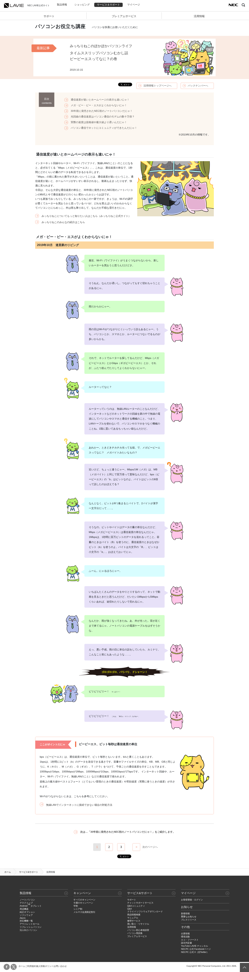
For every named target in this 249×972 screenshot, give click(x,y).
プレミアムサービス (124, 16)
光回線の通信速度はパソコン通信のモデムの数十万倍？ (103, 116)
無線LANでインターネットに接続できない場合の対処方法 (79, 805)
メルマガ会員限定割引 (84, 912)
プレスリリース (188, 919)
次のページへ (150, 846)
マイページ (133, 4)
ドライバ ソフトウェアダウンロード (145, 911)
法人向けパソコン (28, 930)
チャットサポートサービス (140, 903)
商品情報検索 (133, 914)
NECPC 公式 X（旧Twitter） (195, 952)
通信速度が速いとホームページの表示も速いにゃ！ (100, 99)
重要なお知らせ (188, 916)
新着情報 (185, 913)
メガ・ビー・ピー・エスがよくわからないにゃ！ (99, 105)
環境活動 (185, 936)
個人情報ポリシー (45, 966)
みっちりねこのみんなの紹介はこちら (63, 222)
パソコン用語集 (135, 933)
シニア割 (77, 909)
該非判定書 (186, 943)
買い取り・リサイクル (138, 924)
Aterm (23, 918)
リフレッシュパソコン (31, 927)
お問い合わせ (60, 966)
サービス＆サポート (108, 4)
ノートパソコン (27, 899)
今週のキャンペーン (83, 903)
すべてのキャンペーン (84, 899)
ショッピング (82, 4)
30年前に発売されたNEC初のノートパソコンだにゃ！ (102, 111)
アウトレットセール (29, 924)
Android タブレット (31, 906)
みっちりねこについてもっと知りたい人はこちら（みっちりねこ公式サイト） (86, 216)
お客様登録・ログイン (192, 899)
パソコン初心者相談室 (138, 930)
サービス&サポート (28, 872)
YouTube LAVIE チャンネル (194, 946)
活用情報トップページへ (157, 85)
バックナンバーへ (198, 85)
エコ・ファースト (190, 939)
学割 (75, 906)
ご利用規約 (30, 966)
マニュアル (132, 917)
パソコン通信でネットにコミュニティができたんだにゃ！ (104, 128)
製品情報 (62, 4)
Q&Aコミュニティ (136, 906)
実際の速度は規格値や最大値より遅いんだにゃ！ (99, 122)
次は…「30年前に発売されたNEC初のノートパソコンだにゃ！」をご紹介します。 (127, 832)
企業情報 (185, 933)
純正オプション (27, 912)
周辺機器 (24, 909)
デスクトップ (26, 903)
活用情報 (199, 16)
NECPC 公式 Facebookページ (196, 949)
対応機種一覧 (26, 921)
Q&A (129, 909)
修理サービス (133, 921)
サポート (49, 16)
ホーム (7, 872)
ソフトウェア (26, 915)
